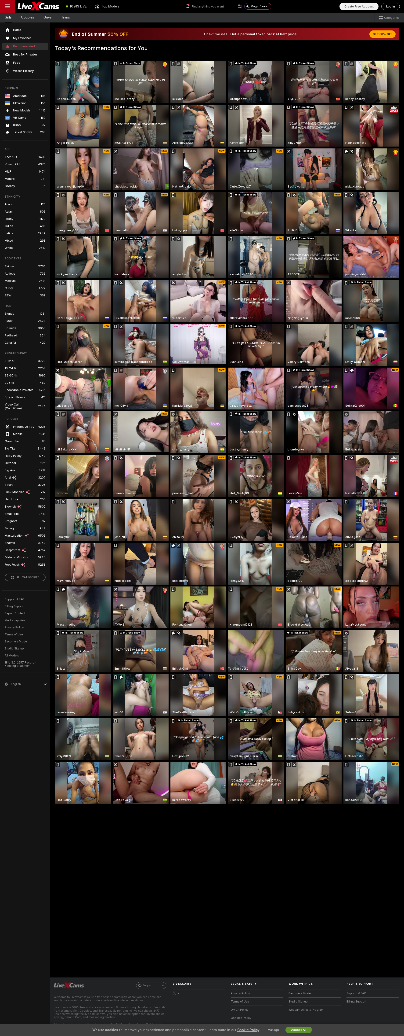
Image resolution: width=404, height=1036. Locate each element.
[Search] (240, 6)
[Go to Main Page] (38, 6)
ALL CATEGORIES (28, 577)
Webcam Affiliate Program (306, 1009)
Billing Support (15, 606)
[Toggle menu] (7, 6)
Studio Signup (14, 648)
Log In (390, 6)
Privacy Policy (14, 627)
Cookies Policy (241, 1018)
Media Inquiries (15, 620)
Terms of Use (14, 634)
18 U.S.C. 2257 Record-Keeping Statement (20, 664)
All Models (12, 655)
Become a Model (16, 641)
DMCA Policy (240, 1009)
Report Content (15, 613)
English (147, 985)
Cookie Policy (248, 1030)
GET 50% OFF (382, 34)
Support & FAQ (15, 599)
